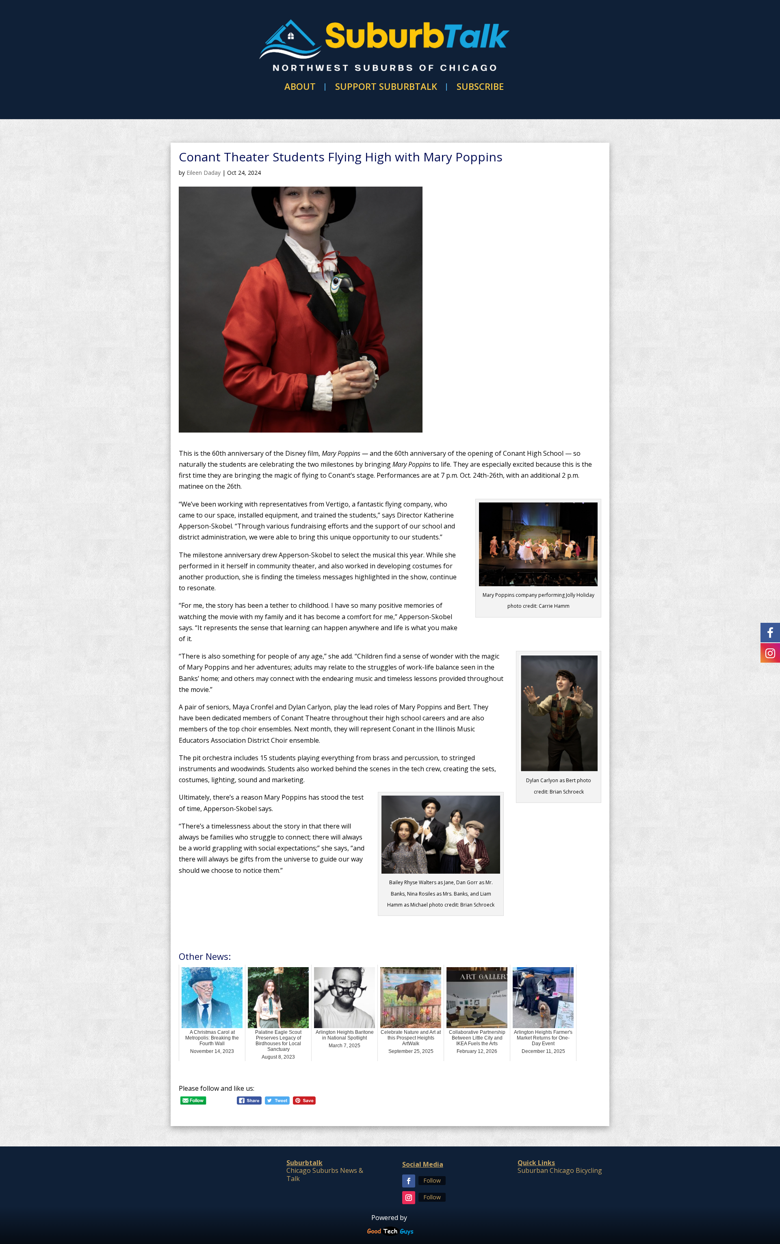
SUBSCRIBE (480, 87)
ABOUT (300, 87)
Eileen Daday (203, 172)
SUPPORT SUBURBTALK (386, 87)
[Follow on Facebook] (408, 1180)
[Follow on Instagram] (408, 1197)
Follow (432, 1180)
